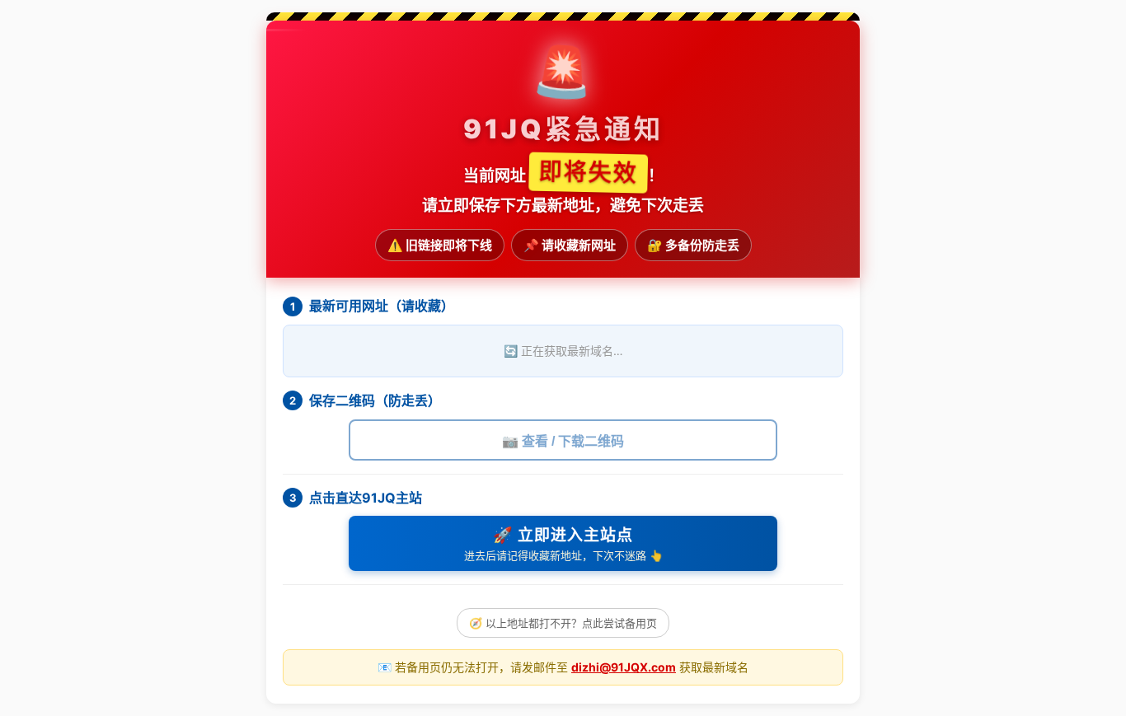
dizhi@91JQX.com (623, 667)
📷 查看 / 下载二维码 (563, 441)
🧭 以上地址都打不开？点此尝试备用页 (563, 622)
